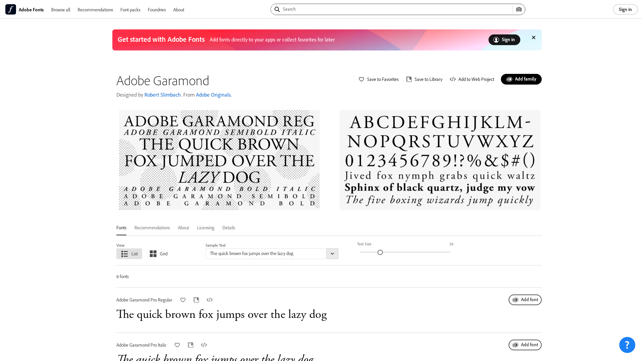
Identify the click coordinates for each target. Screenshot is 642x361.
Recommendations (95, 9)
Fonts (121, 227)
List (134, 253)
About (178, 9)
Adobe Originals (213, 94)
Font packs (130, 9)
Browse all (60, 9)
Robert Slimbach (162, 94)
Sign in (625, 9)
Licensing (205, 227)
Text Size (364, 243)
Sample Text (216, 245)
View (120, 245)
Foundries (157, 9)
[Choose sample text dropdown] (332, 253)
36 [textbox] (451, 243)
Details (228, 227)
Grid (164, 253)
